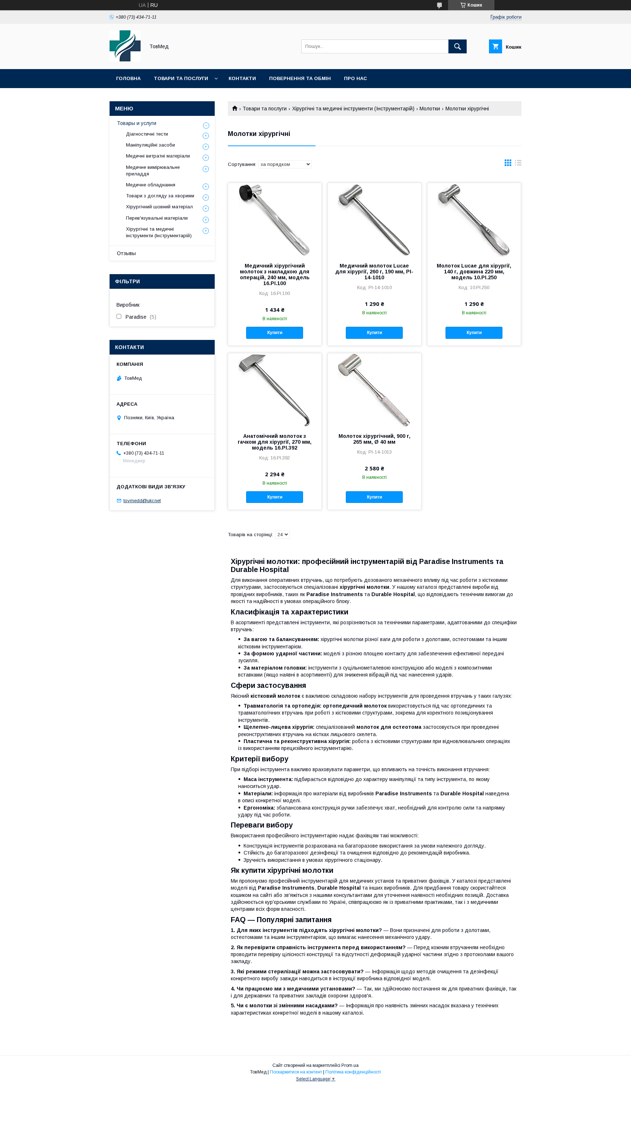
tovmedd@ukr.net (142, 500)
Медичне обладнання (150, 185)
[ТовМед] (125, 59)
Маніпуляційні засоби (150, 145)
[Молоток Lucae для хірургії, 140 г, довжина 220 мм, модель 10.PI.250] (474, 219)
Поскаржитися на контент (296, 1072)
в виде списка (518, 164)
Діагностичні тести (147, 134)
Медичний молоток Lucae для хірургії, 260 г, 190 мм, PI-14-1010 (374, 271)
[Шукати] (457, 46)
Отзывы (126, 253)
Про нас (355, 78)
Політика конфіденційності (353, 1072)
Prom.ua (350, 1065)
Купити (274, 332)
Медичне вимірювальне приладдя (153, 170)
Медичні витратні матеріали (158, 156)
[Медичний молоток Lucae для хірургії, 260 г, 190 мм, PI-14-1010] (374, 219)
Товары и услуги (136, 123)
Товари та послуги (181, 78)
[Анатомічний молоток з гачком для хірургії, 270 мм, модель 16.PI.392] (274, 390)
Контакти (242, 78)
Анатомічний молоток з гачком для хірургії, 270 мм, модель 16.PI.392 (274, 442)
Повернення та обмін (300, 78)
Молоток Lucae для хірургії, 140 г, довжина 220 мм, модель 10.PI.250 (474, 271)
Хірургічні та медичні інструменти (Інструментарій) (353, 108)
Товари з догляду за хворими (160, 195)
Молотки (430, 108)
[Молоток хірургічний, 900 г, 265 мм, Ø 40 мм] (374, 390)
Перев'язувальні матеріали (157, 218)
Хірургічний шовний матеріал (159, 206)
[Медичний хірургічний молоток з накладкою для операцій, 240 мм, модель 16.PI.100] (274, 219)
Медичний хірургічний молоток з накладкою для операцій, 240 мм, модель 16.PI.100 (275, 274)
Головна (128, 78)
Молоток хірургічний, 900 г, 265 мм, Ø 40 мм (374, 439)
